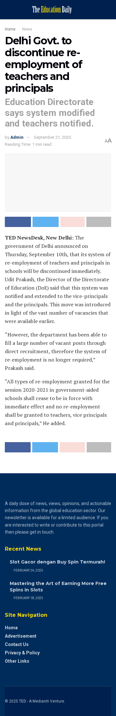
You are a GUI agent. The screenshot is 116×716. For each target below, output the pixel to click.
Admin (17, 137)
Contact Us (17, 644)
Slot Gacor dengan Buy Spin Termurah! (57, 562)
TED (22, 701)
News (27, 29)
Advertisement (20, 636)
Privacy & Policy (22, 652)
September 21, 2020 (52, 137)
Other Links (17, 661)
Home (10, 29)
